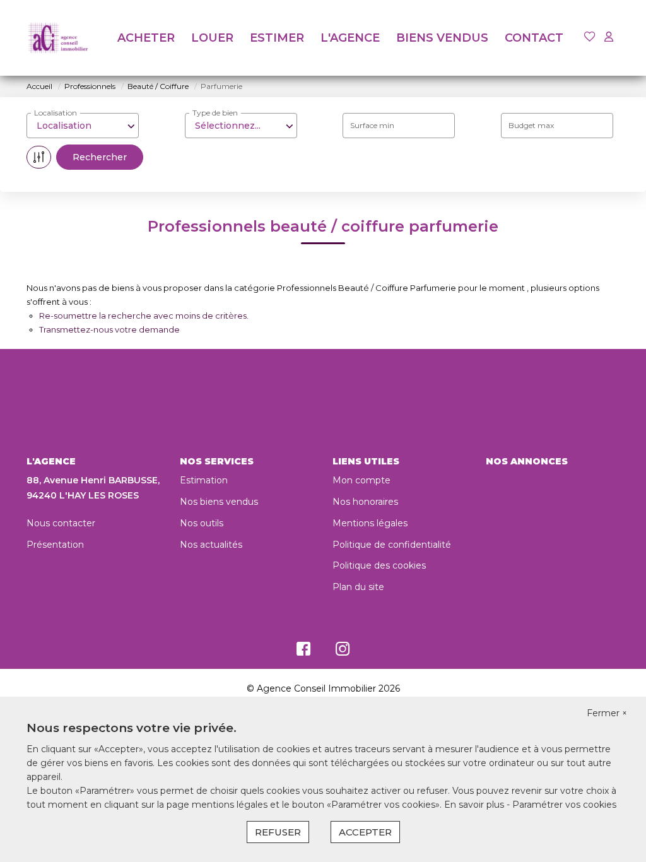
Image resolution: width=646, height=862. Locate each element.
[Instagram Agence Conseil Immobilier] (343, 652)
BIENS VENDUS (442, 38)
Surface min (372, 125)
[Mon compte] (608, 37)
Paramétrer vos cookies (564, 804)
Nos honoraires (365, 501)
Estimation (204, 480)
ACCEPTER (365, 832)
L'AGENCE (350, 38)
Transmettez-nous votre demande (109, 329)
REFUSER (278, 832)
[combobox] (82, 126)
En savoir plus (475, 804)
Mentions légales (370, 523)
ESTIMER (277, 38)
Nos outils (201, 523)
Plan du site (358, 587)
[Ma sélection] (590, 37)
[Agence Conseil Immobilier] (58, 37)
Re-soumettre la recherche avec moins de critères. (144, 315)
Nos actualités (211, 544)
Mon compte (361, 480)
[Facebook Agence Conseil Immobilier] (303, 652)
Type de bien (215, 112)
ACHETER (146, 38)
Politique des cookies (379, 565)
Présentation (55, 544)
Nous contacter (60, 523)
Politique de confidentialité (391, 544)
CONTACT (534, 38)
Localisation (55, 112)
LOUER (212, 38)
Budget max (531, 125)
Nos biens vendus (219, 501)
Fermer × (607, 713)
